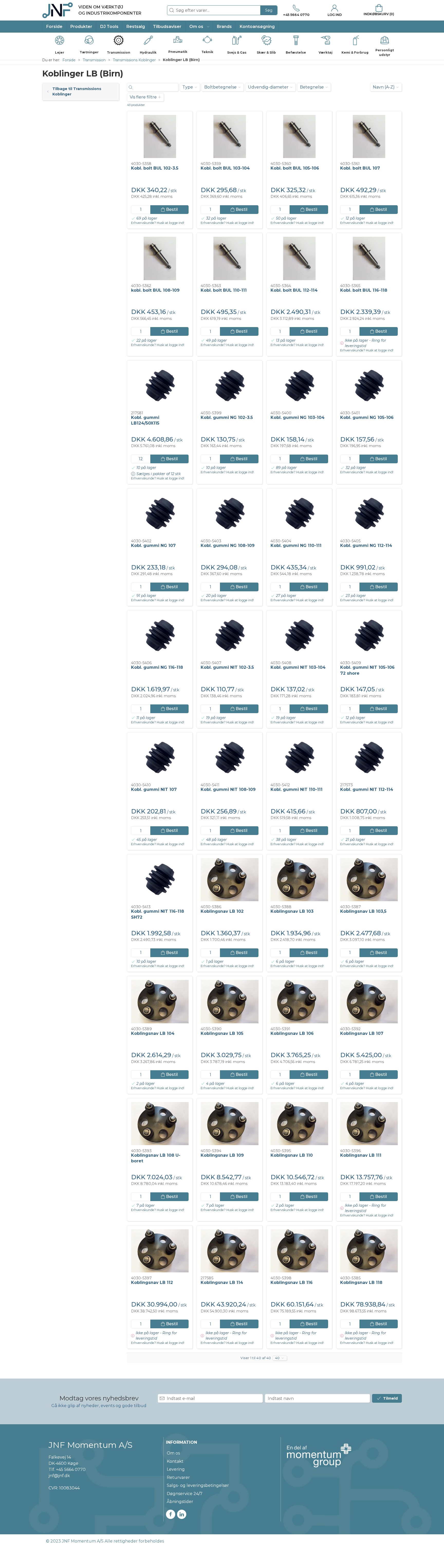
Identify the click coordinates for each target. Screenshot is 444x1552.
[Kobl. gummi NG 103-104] (299, 385)
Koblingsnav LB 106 (292, 1033)
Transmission (94, 60)
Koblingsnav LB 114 (222, 1282)
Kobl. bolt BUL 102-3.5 (154, 168)
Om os (173, 1453)
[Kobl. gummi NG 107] (160, 513)
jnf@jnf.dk (59, 1475)
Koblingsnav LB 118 (361, 1282)
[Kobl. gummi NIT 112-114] (369, 757)
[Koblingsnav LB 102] (229, 879)
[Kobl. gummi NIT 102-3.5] (229, 635)
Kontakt (175, 1461)
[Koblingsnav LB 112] (160, 1250)
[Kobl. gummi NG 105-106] (369, 385)
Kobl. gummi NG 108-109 (228, 545)
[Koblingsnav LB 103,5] (369, 879)
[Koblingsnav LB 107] (369, 1001)
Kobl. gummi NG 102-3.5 (227, 417)
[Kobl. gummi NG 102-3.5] (229, 385)
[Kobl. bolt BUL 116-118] (369, 258)
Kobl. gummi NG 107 (153, 545)
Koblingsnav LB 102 (222, 911)
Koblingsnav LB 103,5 (363, 911)
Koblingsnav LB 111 (360, 1155)
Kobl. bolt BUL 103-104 (225, 168)
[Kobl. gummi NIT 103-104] (299, 635)
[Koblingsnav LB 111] (369, 1123)
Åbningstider (180, 1501)
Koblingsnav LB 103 (292, 911)
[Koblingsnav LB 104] (160, 1001)
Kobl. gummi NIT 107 (154, 789)
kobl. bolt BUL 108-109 (155, 290)
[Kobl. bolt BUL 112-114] (299, 258)
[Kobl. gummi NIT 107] (160, 757)
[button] (199, 26)
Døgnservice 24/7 (184, 1493)
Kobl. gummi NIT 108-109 (228, 789)
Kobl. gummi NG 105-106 (367, 417)
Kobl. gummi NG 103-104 (298, 417)
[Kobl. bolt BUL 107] (369, 136)
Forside (69, 60)
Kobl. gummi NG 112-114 (366, 545)
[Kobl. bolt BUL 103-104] (229, 136)
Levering (176, 1469)
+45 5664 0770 (71, 1469)
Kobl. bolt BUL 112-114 (294, 290)
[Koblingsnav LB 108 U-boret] (160, 1123)
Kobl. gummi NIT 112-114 (366, 789)
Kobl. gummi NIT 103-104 (298, 667)
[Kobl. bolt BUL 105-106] (299, 136)
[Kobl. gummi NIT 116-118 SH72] (160, 879)
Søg (268, 10)
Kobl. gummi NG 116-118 (157, 667)
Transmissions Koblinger (134, 60)
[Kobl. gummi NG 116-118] (160, 635)
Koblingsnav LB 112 (152, 1282)
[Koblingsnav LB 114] (229, 1250)
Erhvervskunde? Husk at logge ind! (157, 223)
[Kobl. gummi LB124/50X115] (160, 385)
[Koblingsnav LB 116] (299, 1250)
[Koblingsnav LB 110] (299, 1123)
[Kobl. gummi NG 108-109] (229, 513)
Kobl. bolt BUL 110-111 (224, 290)
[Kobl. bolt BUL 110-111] (229, 258)
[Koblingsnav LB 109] (229, 1123)
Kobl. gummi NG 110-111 (296, 545)
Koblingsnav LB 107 (361, 1033)
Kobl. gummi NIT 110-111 (296, 789)
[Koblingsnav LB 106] (299, 1001)
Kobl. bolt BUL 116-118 (363, 290)
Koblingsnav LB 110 (292, 1155)
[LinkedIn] (181, 1514)
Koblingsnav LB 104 (152, 1033)
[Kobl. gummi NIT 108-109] (229, 757)
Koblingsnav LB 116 (292, 1282)
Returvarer (178, 1477)
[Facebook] (170, 1514)
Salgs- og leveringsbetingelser (198, 1485)
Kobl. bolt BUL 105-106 (295, 168)
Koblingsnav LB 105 (222, 1033)
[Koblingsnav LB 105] (229, 1001)
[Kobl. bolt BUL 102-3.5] (160, 136)
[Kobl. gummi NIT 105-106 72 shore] (369, 635)
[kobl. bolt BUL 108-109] (160, 258)
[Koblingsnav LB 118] (369, 1250)
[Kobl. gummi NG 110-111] (299, 513)
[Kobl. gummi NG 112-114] (369, 513)
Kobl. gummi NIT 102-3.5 (227, 667)
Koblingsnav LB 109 (222, 1155)
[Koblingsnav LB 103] (299, 879)
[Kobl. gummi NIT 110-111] (299, 757)
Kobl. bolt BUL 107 (360, 168)
